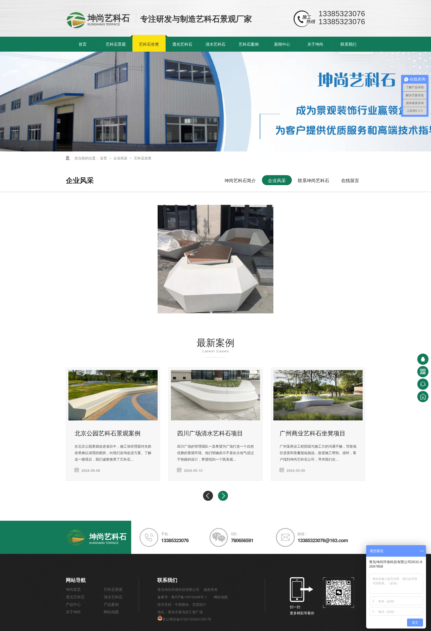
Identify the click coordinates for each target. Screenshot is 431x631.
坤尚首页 (73, 589)
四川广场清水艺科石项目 (210, 432)
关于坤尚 (315, 44)
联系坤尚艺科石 (313, 180)
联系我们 (348, 44)
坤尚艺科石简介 (240, 180)
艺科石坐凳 (149, 44)
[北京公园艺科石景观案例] (113, 395)
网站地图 (111, 611)
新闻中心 (282, 44)
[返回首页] (423, 396)
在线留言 (350, 180)
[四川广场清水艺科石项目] (215, 395)
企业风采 (120, 157)
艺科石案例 (249, 44)
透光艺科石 (182, 44)
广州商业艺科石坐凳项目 (312, 432)
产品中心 (73, 604)
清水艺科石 (215, 44)
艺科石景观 (116, 44)
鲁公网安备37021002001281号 (186, 619)
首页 (83, 44)
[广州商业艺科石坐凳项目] (318, 395)
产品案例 (111, 604)
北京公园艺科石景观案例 (107, 432)
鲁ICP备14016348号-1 (189, 596)
